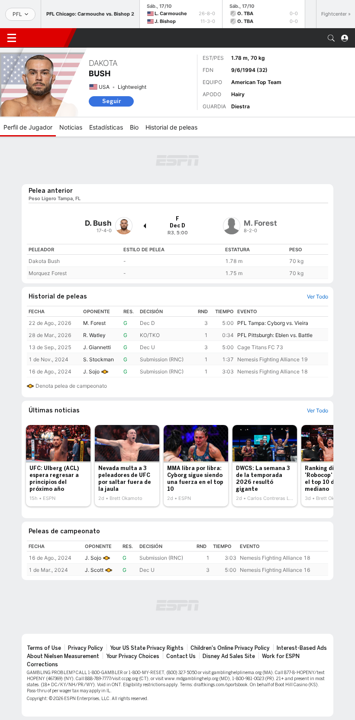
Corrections (42, 665)
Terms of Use (44, 648)
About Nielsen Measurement (63, 656)
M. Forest (94, 323)
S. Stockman (98, 359)
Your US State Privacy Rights (147, 648)
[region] (177, 261)
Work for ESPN (281, 656)
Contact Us (181, 656)
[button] (331, 38)
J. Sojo (91, 371)
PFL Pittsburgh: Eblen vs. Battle (275, 335)
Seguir (111, 101)
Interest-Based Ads (302, 648)
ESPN (45, 37)
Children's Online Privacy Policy (230, 648)
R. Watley (94, 335)
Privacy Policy (85, 648)
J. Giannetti (97, 347)
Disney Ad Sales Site (229, 656)
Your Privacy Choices (132, 656)
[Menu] (11, 38)
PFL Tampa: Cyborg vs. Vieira (272, 323)
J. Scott (94, 570)
